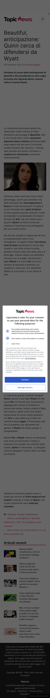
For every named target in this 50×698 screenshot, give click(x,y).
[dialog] (25, 349)
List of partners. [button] (30, 358)
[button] (25, 344)
